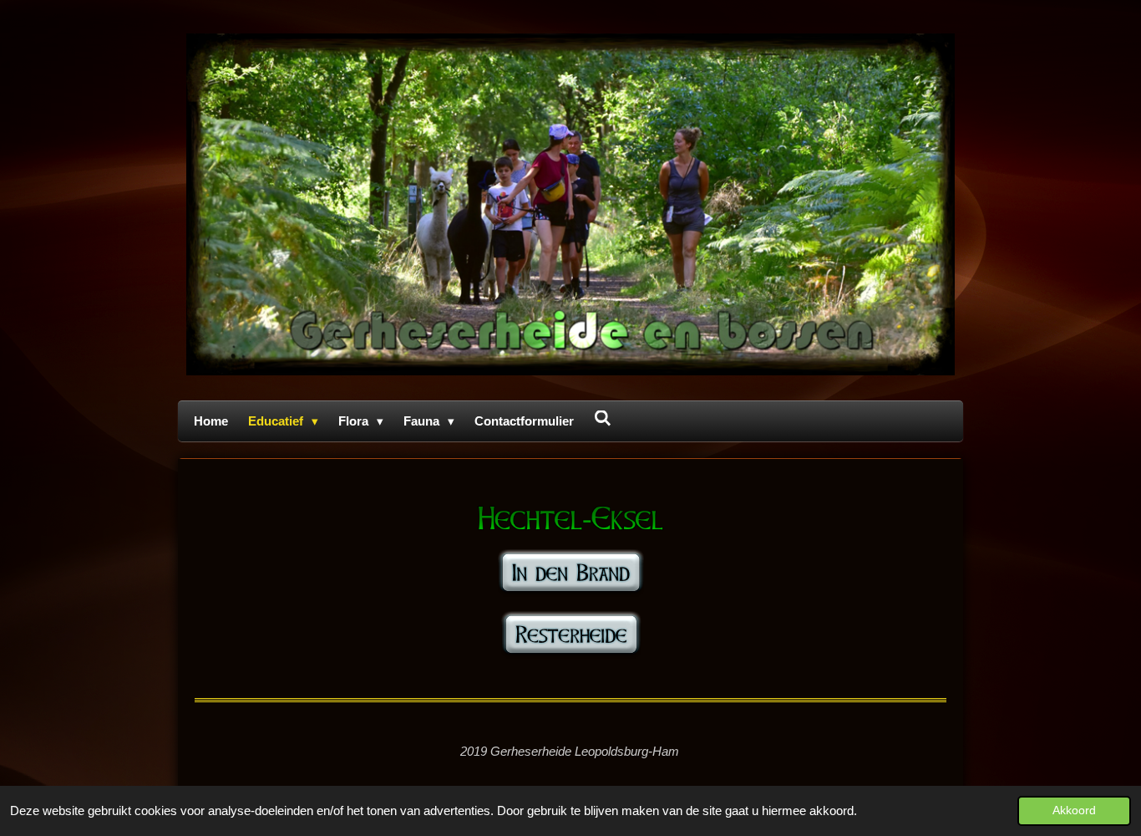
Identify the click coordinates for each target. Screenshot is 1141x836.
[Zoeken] (602, 418)
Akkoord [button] (1074, 810)
